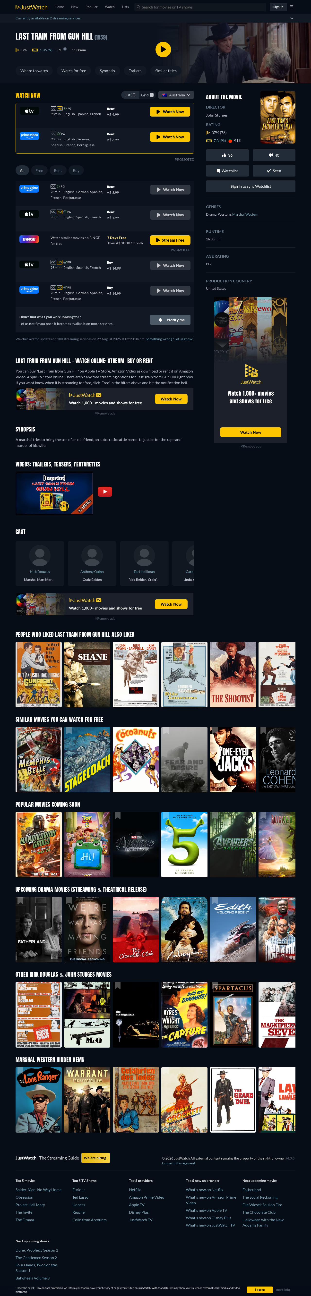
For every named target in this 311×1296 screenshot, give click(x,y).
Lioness (78, 1204)
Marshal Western (245, 214)
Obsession (24, 1197)
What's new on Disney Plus (208, 1217)
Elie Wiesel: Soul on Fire (262, 1204)
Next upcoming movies (259, 1180)
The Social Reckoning (259, 1197)
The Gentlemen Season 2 (36, 1257)
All (22, 170)
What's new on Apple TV (206, 1210)
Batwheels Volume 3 (33, 1278)
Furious (78, 1189)
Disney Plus (139, 1212)
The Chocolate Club (259, 1212)
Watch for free (73, 70)
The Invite (24, 1212)
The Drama (25, 1219)
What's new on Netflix (204, 1189)
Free (39, 170)
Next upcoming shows (32, 1241)
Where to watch (34, 70)
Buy (76, 170)
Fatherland (251, 1189)
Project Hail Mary (30, 1204)
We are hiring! (95, 1158)
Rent (58, 170)
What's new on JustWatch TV (210, 1225)
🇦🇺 (173, 95)
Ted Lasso (80, 1197)
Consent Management (178, 1163)
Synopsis (107, 70)
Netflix (135, 1189)
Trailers (135, 70)
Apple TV (137, 1204)
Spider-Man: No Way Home (38, 1189)
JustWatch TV (141, 1219)
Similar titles (166, 70)
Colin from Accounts (89, 1219)
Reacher (79, 1212)
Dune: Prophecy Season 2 (37, 1250)
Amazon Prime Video (146, 1197)
